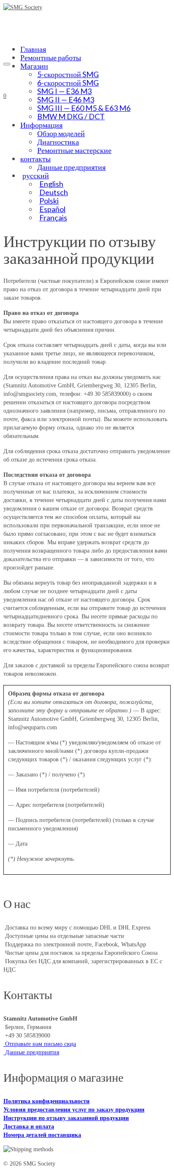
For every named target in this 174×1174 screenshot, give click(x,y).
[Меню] (6, 64)
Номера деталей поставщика (42, 1135)
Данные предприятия (31, 1052)
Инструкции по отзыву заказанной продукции (66, 1118)
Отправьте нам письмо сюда (39, 1044)
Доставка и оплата (28, 1126)
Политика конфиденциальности (46, 1101)
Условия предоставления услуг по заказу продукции (73, 1110)
